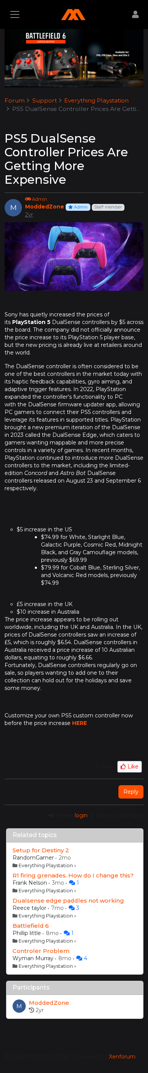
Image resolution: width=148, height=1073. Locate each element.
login (81, 815)
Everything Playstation (46, 865)
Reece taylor (30, 908)
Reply (131, 791)
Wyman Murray (34, 958)
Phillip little (28, 933)
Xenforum (122, 1056)
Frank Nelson (31, 882)
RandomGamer (34, 857)
